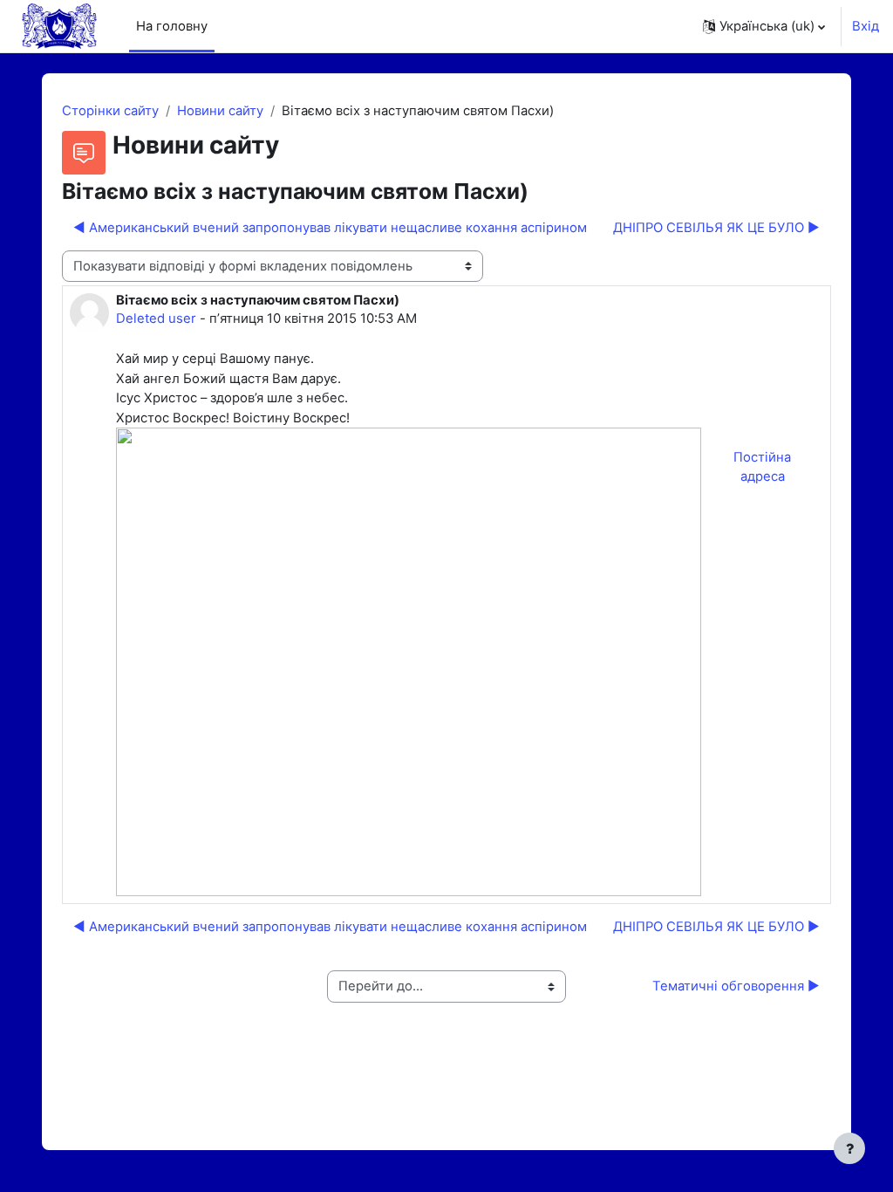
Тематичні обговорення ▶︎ (736, 986)
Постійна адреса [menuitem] (762, 466)
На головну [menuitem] (172, 26)
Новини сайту (220, 111)
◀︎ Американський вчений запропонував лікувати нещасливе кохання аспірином (330, 228)
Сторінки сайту (110, 111)
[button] (764, 26)
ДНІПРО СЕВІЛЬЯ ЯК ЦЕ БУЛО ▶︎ (716, 228)
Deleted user (156, 318)
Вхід (865, 26)
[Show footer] (849, 1148)
